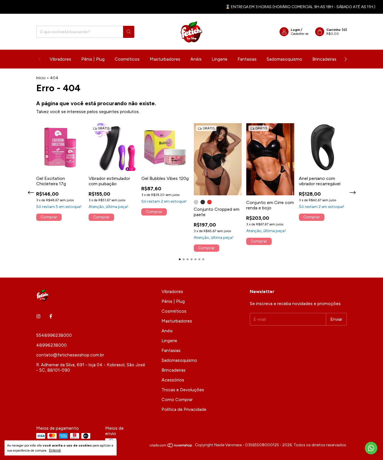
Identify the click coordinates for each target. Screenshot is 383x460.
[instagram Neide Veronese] (38, 316)
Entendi (55, 450)
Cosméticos (127, 59)
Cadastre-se (299, 34)
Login (295, 30)
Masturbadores (165, 59)
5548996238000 (54, 335)
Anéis (196, 59)
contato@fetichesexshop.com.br (70, 355)
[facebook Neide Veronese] (51, 316)
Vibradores (60, 59)
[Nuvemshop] (171, 446)
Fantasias (247, 59)
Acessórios (172, 380)
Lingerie (219, 59)
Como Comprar (177, 399)
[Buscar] (128, 32)
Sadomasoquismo (284, 59)
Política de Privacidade (183, 409)
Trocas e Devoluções (182, 389)
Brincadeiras (324, 59)
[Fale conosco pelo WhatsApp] (371, 448)
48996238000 (51, 345)
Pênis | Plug (93, 59)
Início (41, 77)
